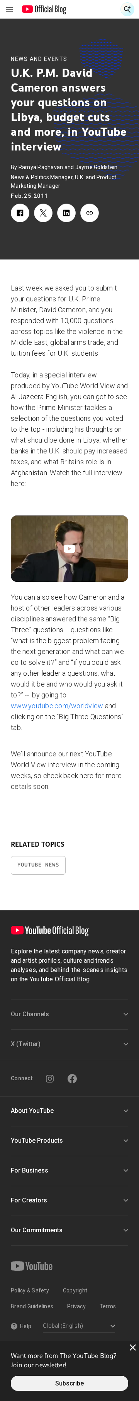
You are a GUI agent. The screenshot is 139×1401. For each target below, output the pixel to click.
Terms (108, 1306)
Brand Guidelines (32, 1306)
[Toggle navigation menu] (9, 9)
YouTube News (38, 864)
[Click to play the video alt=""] (69, 548)
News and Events (39, 59)
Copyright (75, 1290)
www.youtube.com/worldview (57, 706)
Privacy (76, 1306)
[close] (133, 1347)
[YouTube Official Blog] (44, 9)
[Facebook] (72, 1078)
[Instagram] (49, 1078)
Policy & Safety (30, 1290)
